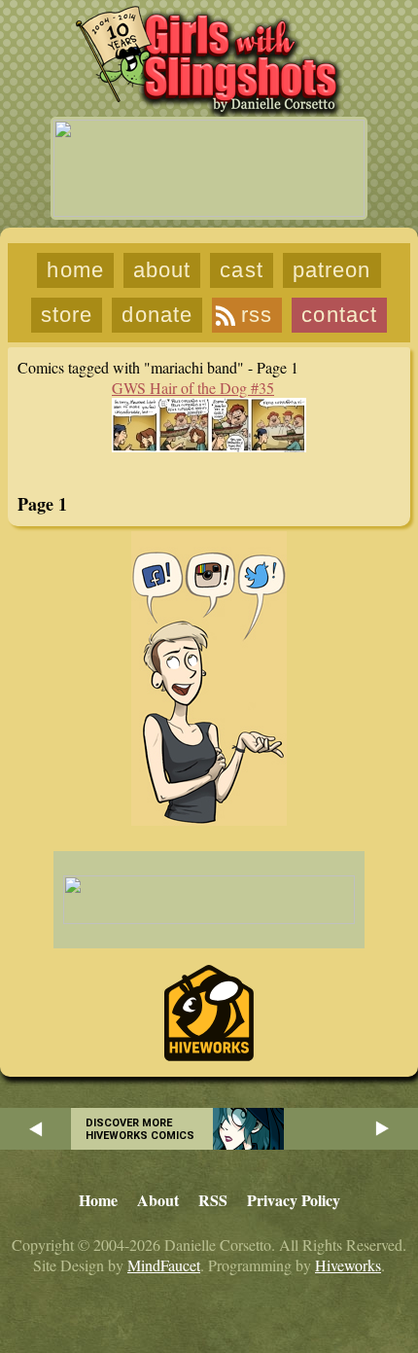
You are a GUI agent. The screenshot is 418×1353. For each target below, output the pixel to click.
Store (67, 315)
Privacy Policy (293, 1200)
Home (75, 270)
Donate (157, 315)
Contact (339, 315)
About (162, 270)
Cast (241, 270)
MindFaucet (163, 1265)
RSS (256, 315)
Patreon (332, 270)
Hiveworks (348, 1265)
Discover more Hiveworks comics (140, 1129)
